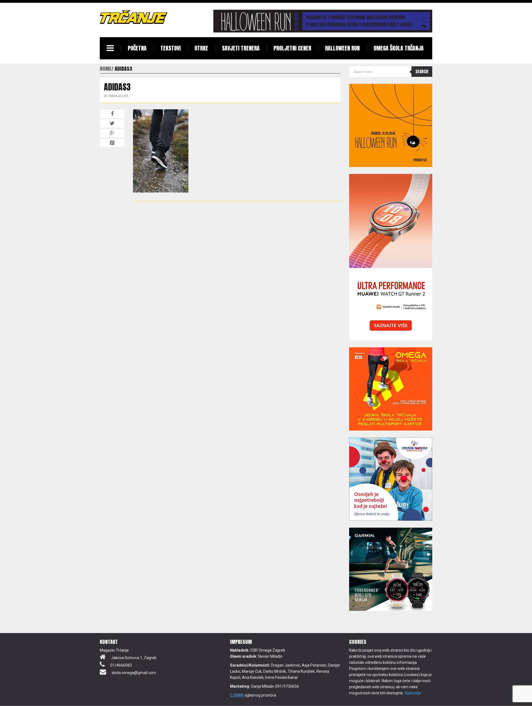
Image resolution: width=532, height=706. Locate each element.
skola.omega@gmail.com (134, 672)
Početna (137, 48)
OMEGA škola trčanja (399, 48)
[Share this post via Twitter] (112, 123)
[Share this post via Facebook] (112, 113)
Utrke (201, 48)
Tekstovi (170, 48)
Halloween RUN (342, 48)
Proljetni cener (292, 48)
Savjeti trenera (241, 48)
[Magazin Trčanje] (133, 17)
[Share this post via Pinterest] (112, 142)
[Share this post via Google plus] (112, 133)
